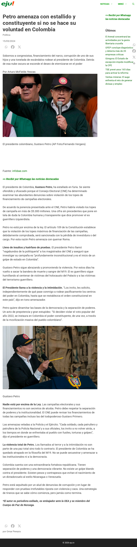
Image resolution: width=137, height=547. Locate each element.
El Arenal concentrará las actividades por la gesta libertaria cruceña (117, 40)
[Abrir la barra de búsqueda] (133, 4)
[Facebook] (13, 47)
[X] (19, 47)
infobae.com (19, 171)
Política (6, 35)
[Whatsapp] (6, 47)
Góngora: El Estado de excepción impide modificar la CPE (119, 62)
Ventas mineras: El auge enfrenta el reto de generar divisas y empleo (118, 80)
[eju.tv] (8, 4)
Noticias (104, 4)
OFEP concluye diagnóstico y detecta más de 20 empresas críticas (119, 51)
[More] (134, 63)
